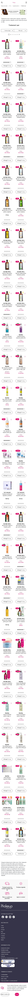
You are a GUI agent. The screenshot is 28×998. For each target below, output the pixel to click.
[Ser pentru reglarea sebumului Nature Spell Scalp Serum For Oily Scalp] (20, 643)
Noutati (2, 927)
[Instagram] (6, 917)
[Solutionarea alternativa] (14, 961)
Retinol (2, 940)
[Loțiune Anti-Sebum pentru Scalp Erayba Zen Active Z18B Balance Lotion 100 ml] (20, 706)
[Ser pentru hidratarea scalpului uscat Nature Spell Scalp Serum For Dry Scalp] (7, 674)
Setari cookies (4, 978)
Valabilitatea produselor (5, 952)
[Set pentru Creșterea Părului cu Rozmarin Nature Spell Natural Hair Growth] (7, 800)
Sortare (7, 30)
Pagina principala (4, 6)
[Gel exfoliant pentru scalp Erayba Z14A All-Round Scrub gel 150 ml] (7, 737)
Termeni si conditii (4, 976)
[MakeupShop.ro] (14, 2)
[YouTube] (10, 917)
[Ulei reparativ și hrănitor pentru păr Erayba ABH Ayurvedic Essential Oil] (7, 359)
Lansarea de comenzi (5, 948)
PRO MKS (3, 933)
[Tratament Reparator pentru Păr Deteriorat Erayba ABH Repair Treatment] (7, 548)
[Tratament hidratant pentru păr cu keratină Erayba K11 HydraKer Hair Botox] (20, 391)
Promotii (2, 929)
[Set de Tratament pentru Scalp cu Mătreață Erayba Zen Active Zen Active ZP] (20, 454)
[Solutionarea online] (14, 965)
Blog (2, 931)
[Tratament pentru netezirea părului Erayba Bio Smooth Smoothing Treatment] (20, 327)
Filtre (20, 30)
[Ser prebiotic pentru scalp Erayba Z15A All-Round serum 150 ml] (20, 737)
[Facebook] (3, 917)
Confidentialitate (4, 974)
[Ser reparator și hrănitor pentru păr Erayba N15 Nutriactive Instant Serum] (7, 422)
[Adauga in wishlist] (11, 41)
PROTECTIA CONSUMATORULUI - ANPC (9, 958)
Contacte (3, 935)
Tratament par (23, 6)
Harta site (3, 956)
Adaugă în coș (7, 66)
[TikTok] (13, 917)
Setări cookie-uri (5, 994)
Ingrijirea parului (16, 6)
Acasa (2, 925)
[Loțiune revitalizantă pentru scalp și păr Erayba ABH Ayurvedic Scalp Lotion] (20, 359)
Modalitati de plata (4, 950)
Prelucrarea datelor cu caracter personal (9, 980)
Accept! (17, 994)
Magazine (3, 937)
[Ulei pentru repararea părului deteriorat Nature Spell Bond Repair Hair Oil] (20, 580)
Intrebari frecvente (4, 954)
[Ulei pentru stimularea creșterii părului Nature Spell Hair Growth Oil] (20, 44)
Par (10, 6)
